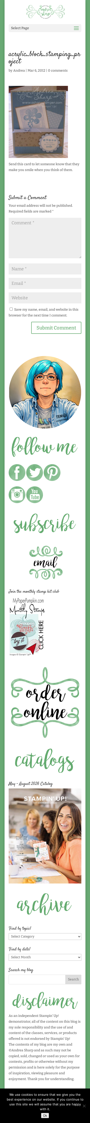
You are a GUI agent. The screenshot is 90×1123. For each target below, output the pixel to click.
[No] (84, 1105)
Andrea (19, 70)
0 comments (58, 70)
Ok (45, 1115)
